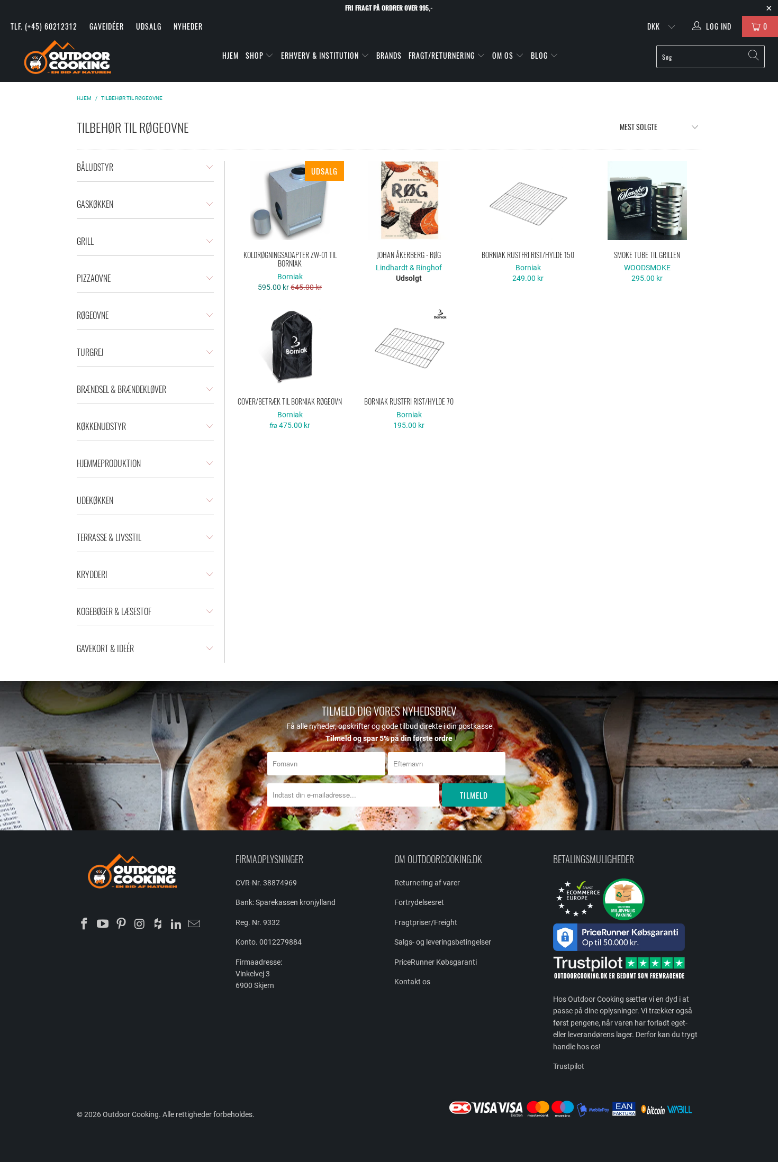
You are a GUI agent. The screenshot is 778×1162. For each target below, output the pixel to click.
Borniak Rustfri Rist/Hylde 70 (409, 347)
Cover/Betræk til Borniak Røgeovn (290, 347)
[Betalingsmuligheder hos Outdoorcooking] (574, 1116)
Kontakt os (412, 981)
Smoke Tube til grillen (647, 200)
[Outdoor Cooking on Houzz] (158, 924)
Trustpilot (568, 1066)
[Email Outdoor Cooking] (195, 924)
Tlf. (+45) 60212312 (44, 26)
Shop (255, 55)
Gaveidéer (106, 26)
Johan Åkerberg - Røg (409, 200)
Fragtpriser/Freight (425, 922)
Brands (389, 55)
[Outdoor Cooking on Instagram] (140, 924)
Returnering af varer (427, 883)
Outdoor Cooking (131, 1114)
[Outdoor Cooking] (67, 59)
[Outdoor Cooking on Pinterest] (121, 924)
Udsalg (148, 26)
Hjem (230, 55)
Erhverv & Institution (321, 55)
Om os (503, 55)
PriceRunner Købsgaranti (435, 962)
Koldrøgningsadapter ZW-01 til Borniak (290, 200)
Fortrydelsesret (419, 902)
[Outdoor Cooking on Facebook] (85, 924)
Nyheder (188, 26)
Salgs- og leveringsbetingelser (442, 942)
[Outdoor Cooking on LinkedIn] (176, 924)
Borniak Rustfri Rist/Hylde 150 (528, 200)
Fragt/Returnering (443, 55)
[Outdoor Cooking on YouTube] (103, 924)
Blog (540, 55)
